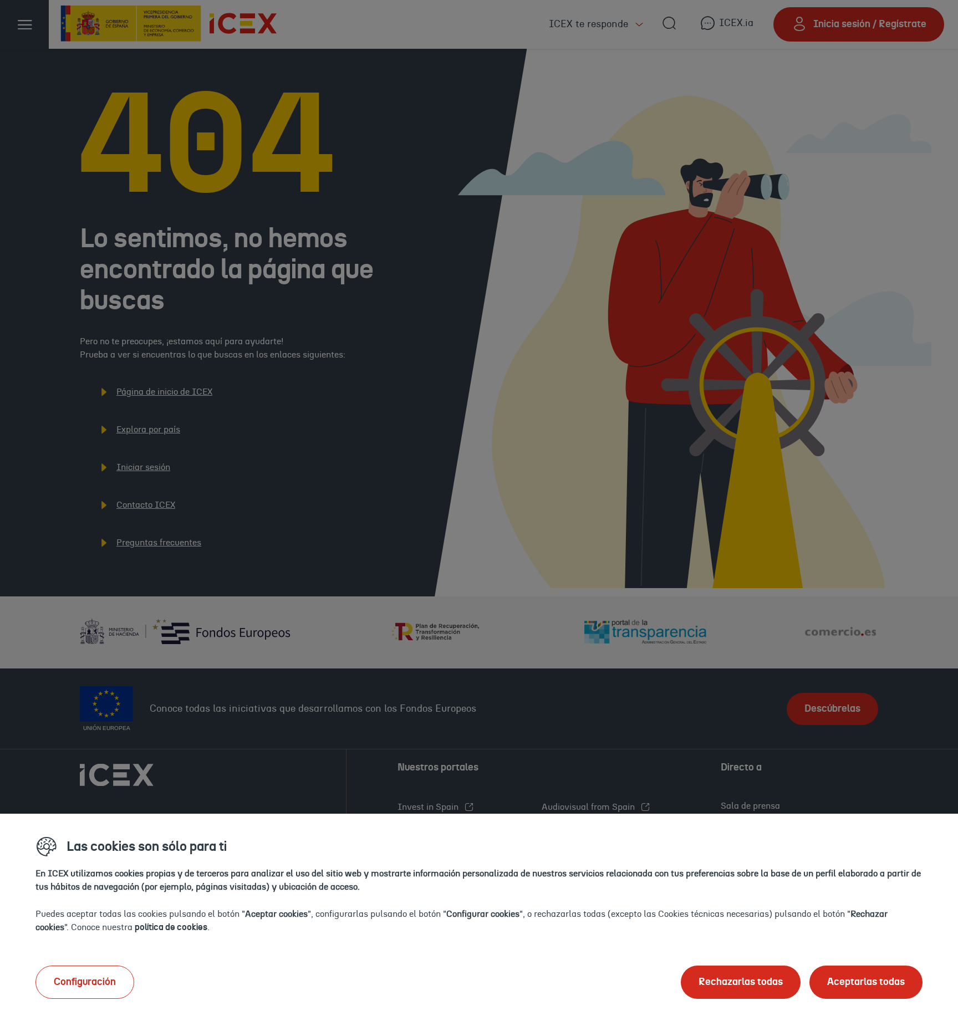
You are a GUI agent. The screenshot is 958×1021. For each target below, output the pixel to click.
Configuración (85, 982)
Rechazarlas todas (741, 982)
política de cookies (171, 927)
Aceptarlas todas (866, 982)
